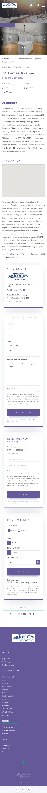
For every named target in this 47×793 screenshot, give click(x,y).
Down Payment (13, 548)
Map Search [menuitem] (6, 659)
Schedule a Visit (31, 317)
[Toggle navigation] (43, 5)
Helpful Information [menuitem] (8, 677)
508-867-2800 (16, 290)
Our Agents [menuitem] (6, 745)
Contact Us (11, 301)
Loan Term (12, 525)
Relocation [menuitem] (5, 733)
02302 (42, 254)
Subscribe (24, 494)
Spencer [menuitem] (5, 702)
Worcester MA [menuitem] (7, 709)
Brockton (34, 254)
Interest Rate (12, 558)
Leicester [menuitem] (5, 690)
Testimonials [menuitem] (6, 749)
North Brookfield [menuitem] (8, 696)
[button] (3, 39)
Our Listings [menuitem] (6, 662)
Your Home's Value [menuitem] (8, 730)
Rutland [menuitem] (4, 699)
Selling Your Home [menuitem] (8, 727)
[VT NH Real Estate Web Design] (23, 776)
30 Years (13, 530)
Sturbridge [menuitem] (5, 706)
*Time (9, 350)
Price (9, 538)
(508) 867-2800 (38, 5)
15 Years (23, 530)
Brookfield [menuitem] (5, 683)
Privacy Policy (24, 404)
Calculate (23, 572)
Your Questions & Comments (17, 360)
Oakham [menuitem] (5, 693)
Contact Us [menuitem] (6, 752)
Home (4, 254)
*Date (9, 341)
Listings (11, 254)
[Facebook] (24, 763)
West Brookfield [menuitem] (7, 712)
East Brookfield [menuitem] (7, 686)
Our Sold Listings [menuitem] (8, 665)
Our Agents (19, 301)
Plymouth (25, 254)
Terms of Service (16, 422)
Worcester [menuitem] (5, 715)
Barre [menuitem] (4, 680)
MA (18, 254)
